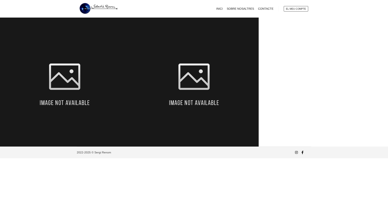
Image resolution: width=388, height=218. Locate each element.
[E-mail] (308, 152)
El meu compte (296, 8)
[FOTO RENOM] (97, 9)
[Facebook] (302, 152)
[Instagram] (296, 152)
